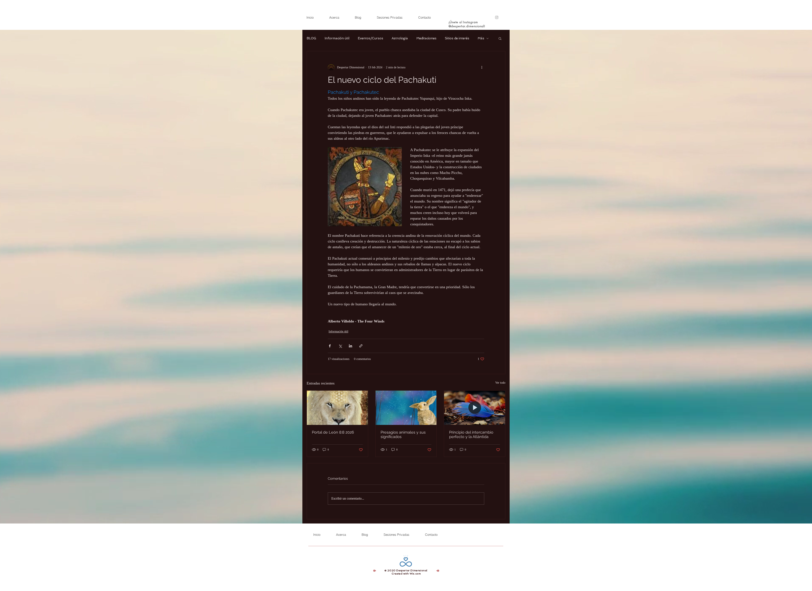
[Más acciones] (481, 67)
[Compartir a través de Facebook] (330, 346)
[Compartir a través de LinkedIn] (350, 346)
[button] (500, 38)
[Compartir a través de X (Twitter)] (340, 346)
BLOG (311, 38)
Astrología (400, 38)
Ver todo (500, 382)
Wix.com (415, 573)
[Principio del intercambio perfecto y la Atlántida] (474, 408)
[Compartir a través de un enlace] (361, 346)
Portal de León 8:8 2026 (333, 432)
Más (481, 38)
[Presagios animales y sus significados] (406, 408)
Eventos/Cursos (370, 38)
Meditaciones (426, 38)
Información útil (337, 38)
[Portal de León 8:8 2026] (337, 408)
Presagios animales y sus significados (403, 434)
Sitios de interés (457, 38)
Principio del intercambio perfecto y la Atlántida (471, 434)
